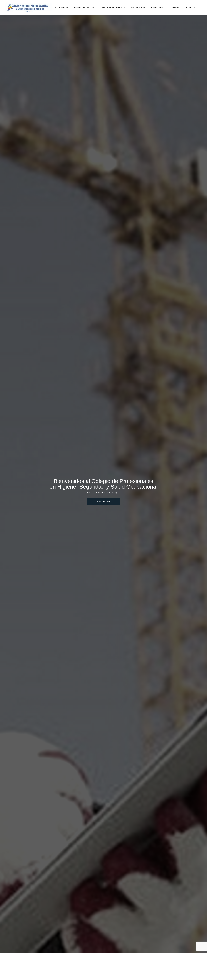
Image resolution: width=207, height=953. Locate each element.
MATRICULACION (84, 7)
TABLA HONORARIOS (112, 7)
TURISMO (174, 7)
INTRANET (157, 7)
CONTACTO (192, 7)
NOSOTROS (61, 7)
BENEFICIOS (138, 7)
